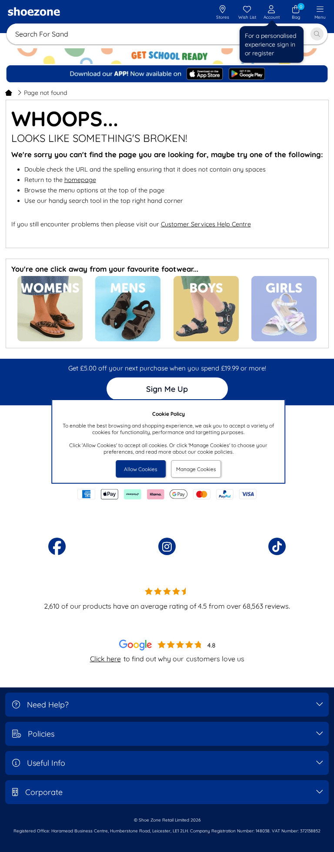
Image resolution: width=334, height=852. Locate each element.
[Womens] (50, 339)
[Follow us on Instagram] (167, 546)
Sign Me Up (167, 389)
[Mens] (127, 339)
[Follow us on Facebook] (57, 546)
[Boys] (206, 339)
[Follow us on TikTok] (277, 546)
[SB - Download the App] (167, 74)
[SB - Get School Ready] (167, 56)
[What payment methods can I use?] (167, 494)
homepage (80, 180)
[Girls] (284, 339)
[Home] (9, 92)
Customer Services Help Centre (206, 224)
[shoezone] (34, 12)
